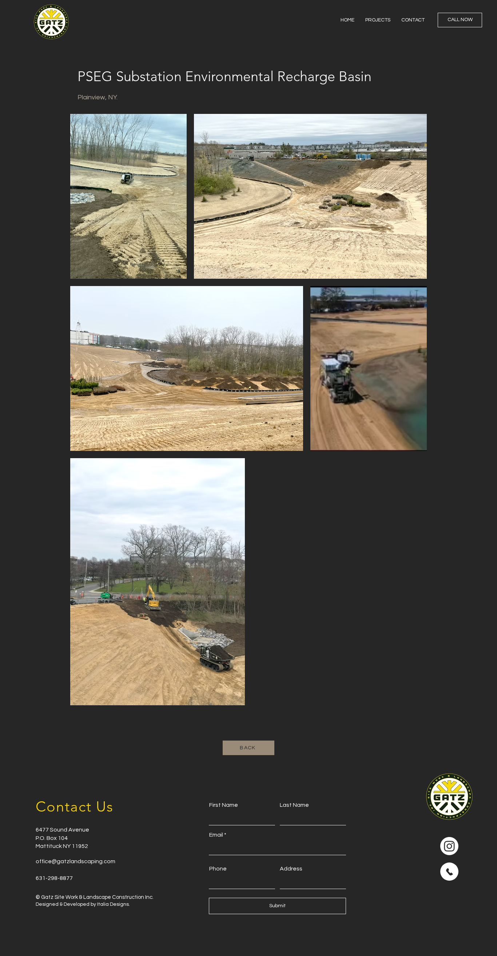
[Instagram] (449, 846)
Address (291, 869)
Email (216, 835)
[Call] (449, 871)
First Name (223, 805)
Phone (218, 869)
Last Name (294, 805)
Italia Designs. (113, 904)
